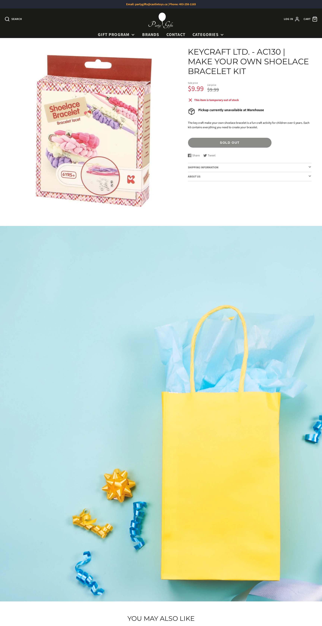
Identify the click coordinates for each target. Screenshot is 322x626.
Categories (205, 35)
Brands (150, 35)
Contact (175, 35)
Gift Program (114, 35)
